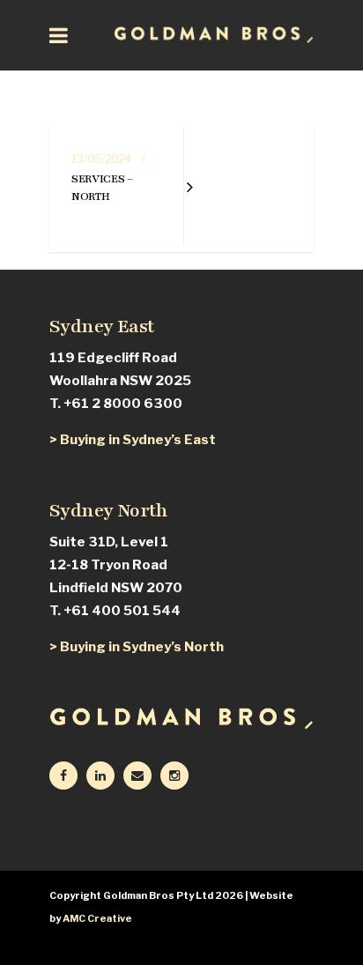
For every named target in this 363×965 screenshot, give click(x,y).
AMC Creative (97, 918)
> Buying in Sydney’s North (136, 647)
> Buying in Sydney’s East (132, 440)
